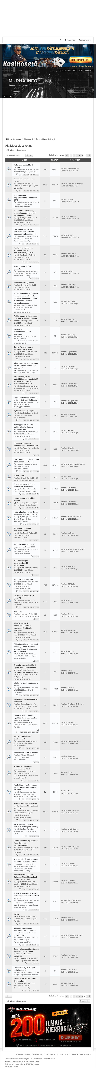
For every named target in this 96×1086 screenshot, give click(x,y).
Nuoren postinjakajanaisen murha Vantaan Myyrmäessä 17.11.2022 (26, 805)
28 (37, 889)
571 (37, 174)
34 (35, 799)
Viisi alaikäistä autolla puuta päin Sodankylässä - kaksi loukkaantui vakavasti (26, 861)
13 (30, 494)
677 (28, 820)
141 (31, 225)
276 (25, 607)
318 (31, 591)
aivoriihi (26, 937)
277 (28, 607)
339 (28, 359)
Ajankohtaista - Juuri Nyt (22, 222)
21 (30, 508)
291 (25, 640)
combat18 (29, 916)
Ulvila (35, 172)
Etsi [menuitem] (11, 96)
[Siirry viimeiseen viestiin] (78, 168)
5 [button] (82, 155)
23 (35, 508)
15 (35, 494)
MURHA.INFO (23, 80)
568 (28, 174)
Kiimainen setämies (74, 184)
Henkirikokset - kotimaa (22, 207)
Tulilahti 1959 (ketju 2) (23, 579)
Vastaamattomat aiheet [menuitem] (68, 70)
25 (30, 889)
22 (32, 508)
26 (32, 889)
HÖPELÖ (71, 584)
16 (37, 494)
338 (25, 359)
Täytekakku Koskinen (75, 704)
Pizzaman (26, 688)
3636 (25, 732)
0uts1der (71, 722)
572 (28, 471)
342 (37, 359)
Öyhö (69, 614)
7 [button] (86, 155)
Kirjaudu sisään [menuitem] (85, 40)
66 (27, 748)
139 (25, 225)
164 (31, 924)
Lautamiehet (18, 188)
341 (34, 359)
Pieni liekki (27, 170)
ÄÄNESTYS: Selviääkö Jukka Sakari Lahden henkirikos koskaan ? (26, 365)
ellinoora (26, 549)
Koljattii (70, 448)
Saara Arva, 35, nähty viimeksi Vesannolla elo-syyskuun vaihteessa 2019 (25, 231)
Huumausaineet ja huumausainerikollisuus (22, 311)
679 (34, 820)
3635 (21, 732)
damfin (70, 688)
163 (28, 924)
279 (34, 607)
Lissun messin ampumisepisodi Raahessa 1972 (25, 197)
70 (37, 748)
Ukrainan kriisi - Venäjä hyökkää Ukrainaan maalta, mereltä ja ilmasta (25, 717)
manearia (71, 254)
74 (27, 243)
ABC (27, 503)
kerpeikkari (71, 955)
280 (37, 607)
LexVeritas (71, 414)
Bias (24, 489)
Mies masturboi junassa (24, 283)
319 (34, 591)
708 (34, 191)
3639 (37, 732)
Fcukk (70, 271)
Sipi (22, 336)
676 (25, 820)
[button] (67, 155)
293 (31, 640)
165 (34, 924)
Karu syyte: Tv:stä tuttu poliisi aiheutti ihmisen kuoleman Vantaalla (24, 427)
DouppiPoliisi (25, 402)
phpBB (28, 1059)
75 (30, 243)
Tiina (25, 464)
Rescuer (70, 983)
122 (31, 855)
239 (37, 695)
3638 (33, 732)
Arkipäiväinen (72, 168)
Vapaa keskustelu (20, 418)
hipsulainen (27, 236)
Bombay (26, 741)
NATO (16, 914)
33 (32, 799)
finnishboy (26, 811)
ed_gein (70, 199)
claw (69, 476)
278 (31, 607)
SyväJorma (27, 218)
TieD (69, 671)
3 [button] (76, 155)
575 (37, 471)
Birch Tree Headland (30, 271)
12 (27, 494)
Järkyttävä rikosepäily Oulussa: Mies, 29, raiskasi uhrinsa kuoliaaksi (25, 877)
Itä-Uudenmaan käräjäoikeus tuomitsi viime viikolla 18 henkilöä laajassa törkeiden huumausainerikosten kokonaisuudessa (26, 298)
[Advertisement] (48, 17)
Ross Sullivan (72, 811)
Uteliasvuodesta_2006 (75, 464)
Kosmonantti (27, 432)
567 (25, 174)
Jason (25, 983)
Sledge (25, 517)
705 (25, 191)
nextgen (37, 1064)
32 (30, 799)
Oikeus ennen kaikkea (30, 386)
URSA (70, 651)
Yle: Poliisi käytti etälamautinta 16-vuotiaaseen (21, 563)
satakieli (23, 972)
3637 (29, 732)
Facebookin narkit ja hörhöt (26, 753)
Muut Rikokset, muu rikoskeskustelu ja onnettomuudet (26, 342)
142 (34, 225)
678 (31, 820)
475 (28, 420)
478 (37, 420)
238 (34, 695)
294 (34, 640)
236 (28, 695)
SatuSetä (71, 216)
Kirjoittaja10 (72, 352)
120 (25, 855)
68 (32, 748)
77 (35, 243)
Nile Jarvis (24, 285)
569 (31, 174)
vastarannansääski (29, 792)
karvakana (71, 630)
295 (37, 640)
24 (37, 508)
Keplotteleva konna (74, 935)
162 (25, 924)
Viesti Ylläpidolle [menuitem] (50, 1054)
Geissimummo (28, 633)
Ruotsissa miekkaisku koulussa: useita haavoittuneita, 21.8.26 (23, 250)
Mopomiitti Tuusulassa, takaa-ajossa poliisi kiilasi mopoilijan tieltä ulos (25, 213)
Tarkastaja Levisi (26, 321)
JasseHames (27, 848)
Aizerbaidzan (27, 722)
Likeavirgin (27, 900)
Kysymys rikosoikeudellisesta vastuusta (22, 331)
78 (37, 243)
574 (34, 471)
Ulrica (70, 235)
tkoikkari (70, 567)
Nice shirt (26, 352)
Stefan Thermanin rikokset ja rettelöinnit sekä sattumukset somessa (26, 895)
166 (37, 924)
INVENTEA (29, 1064)
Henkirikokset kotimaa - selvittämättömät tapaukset (23, 587)
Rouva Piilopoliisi (74, 517)
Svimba (23, 755)
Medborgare (27, 568)
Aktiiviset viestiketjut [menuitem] (85, 70)
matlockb (71, 335)
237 (31, 695)
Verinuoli (71, 319)
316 (25, 591)
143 (37, 225)
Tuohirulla (26, 448)
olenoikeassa (25, 305)
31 (27, 799)
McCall (70, 772)
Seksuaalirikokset (32, 961)
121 (28, 855)
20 (27, 508)
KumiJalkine (27, 882)
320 (37, 591)
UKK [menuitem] (5, 96)
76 (32, 243)
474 (25, 420)
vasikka (70, 533)
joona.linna (27, 202)
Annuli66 (71, 864)
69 (35, 748)
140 (28, 225)
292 (28, 640)
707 (31, 191)
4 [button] (79, 155)
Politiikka (17, 727)
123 (34, 855)
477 (34, 420)
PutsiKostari (19, 476)
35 (37, 799)
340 (31, 359)
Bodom (33, 491)
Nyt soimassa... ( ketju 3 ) (24, 411)
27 (35, 889)
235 (25, 695)
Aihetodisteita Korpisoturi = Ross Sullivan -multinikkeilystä (26, 843)
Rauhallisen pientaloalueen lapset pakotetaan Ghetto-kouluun (25, 787)
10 (30, 524)
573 (31, 471)
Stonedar (71, 756)
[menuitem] (8, 1066)
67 (30, 748)
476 (31, 420)
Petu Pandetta (28, 829)
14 (32, 494)
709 (37, 191)
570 (34, 174)
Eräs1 (25, 255)
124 (37, 855)
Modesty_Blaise (73, 741)
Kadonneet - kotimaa (21, 469)
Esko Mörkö (72, 384)
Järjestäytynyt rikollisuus (22, 407)
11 (32, 524)
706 (28, 191)
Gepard (70, 430)
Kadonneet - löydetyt (21, 537)
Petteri (25, 533)
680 (37, 820)
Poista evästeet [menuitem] (64, 1054)
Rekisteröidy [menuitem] (71, 40)
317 (28, 591)
